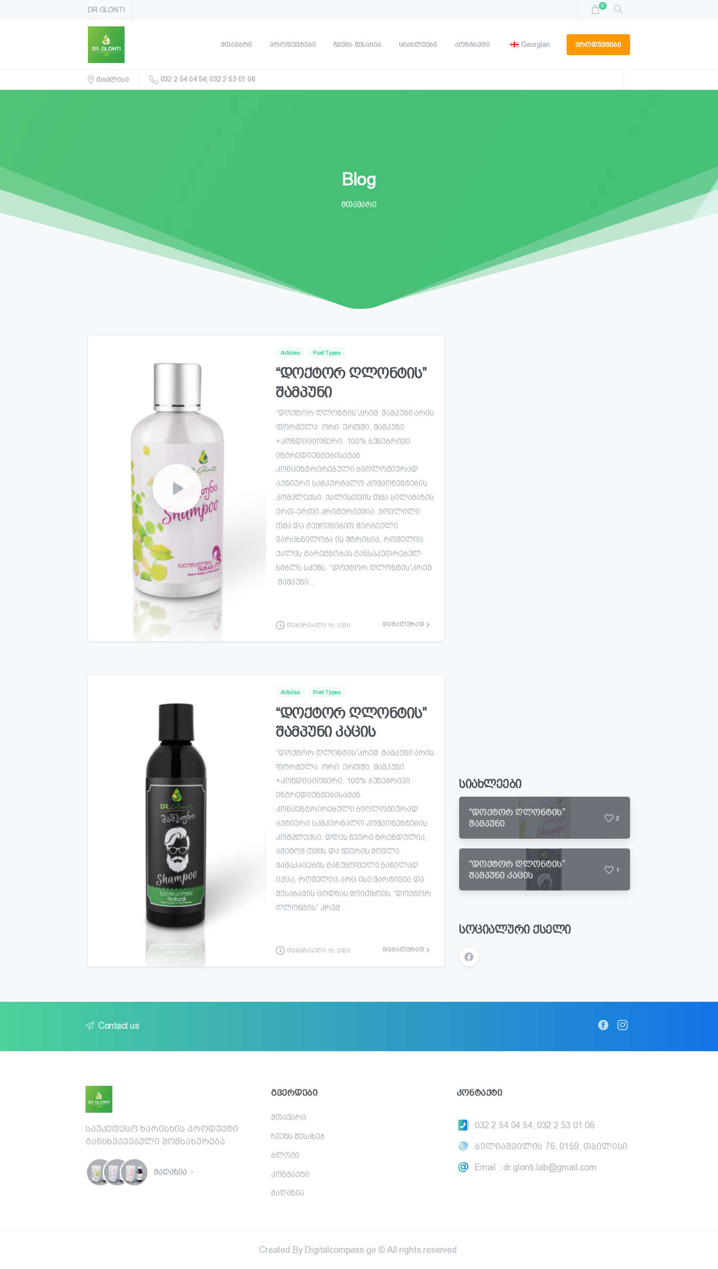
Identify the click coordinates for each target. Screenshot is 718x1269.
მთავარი (359, 204)
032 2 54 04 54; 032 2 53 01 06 (208, 79)
